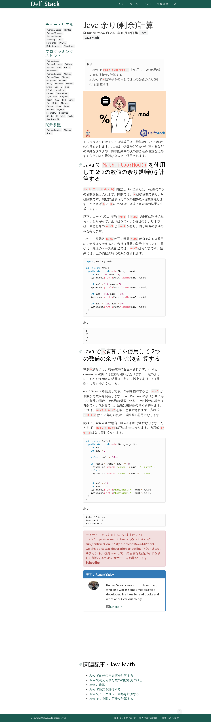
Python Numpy (53, 36)
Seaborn (59, 83)
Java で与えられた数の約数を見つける (115, 680)
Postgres (63, 112)
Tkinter (67, 29)
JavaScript (51, 39)
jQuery (49, 93)
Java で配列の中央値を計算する (111, 675)
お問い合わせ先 (170, 717)
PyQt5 (62, 42)
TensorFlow (62, 93)
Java (71, 99)
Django (65, 77)
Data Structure (53, 46)
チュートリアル (128, 4)
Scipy (49, 133)
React (49, 99)
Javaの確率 (97, 684)
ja (174, 4)
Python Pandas (53, 73)
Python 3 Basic (53, 29)
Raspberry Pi (52, 119)
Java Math (92, 37)
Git (60, 39)
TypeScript (51, 96)
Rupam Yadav (96, 33)
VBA (63, 116)
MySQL (60, 109)
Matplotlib (51, 42)
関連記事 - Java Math (109, 664)
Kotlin (55, 103)
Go (47, 103)
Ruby (66, 106)
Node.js (64, 103)
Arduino (50, 109)
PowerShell (51, 70)
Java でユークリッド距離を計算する (114, 694)
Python (68, 64)
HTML (49, 90)
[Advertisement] (60, 182)
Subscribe (93, 562)
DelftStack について (125, 717)
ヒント (147, 4)
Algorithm (69, 46)
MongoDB (51, 112)
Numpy (67, 73)
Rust (58, 106)
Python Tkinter (53, 67)
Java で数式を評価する (105, 689)
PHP (64, 99)
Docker (62, 80)
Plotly (49, 83)
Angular (64, 96)
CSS (57, 99)
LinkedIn (116, 606)
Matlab (69, 83)
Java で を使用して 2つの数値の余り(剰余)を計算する (124, 171)
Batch (67, 67)
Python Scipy (52, 60)
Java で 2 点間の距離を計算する (111, 698)
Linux (49, 86)
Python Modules (54, 33)
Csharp (49, 106)
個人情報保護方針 (149, 717)
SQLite (49, 116)
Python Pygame (54, 64)
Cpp (67, 86)
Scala (70, 116)
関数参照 (162, 4)
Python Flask (52, 77)
